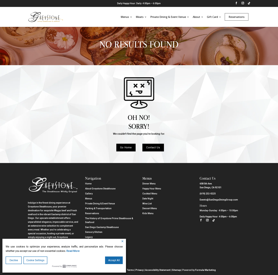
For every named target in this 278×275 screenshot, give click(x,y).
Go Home (126, 147)
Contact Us (153, 147)
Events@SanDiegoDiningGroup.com (219, 199)
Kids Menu (147, 213)
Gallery (89, 193)
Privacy (139, 270)
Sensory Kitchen (93, 232)
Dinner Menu (149, 183)
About (196, 17)
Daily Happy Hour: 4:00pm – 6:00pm (218, 216)
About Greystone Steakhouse (100, 188)
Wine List (147, 203)
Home (88, 183)
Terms (130, 270)
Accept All (114, 260)
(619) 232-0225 (208, 193)
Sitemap (176, 270)
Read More (73, 250)
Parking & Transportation (98, 208)
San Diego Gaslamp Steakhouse (102, 227)
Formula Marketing (205, 270)
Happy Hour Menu (151, 188)
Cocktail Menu (149, 193)
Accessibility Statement (157, 270)
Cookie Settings (35, 260)
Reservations (237, 17)
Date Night (147, 198)
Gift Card (212, 17)
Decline (13, 260)
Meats (140, 17)
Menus (125, 17)
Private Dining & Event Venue (168, 17)
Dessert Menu (149, 208)
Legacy (89, 237)
